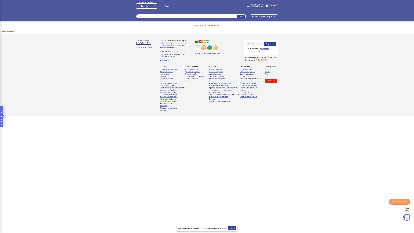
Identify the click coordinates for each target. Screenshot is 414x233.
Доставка (188, 81)
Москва (267, 69)
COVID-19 (271, 81)
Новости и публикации (248, 88)
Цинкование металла (192, 72)
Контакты (163, 106)
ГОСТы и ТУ (244, 76)
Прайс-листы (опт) (247, 94)
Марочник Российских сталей (251, 79)
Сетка (211, 81)
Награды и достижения (168, 83)
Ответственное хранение (194, 76)
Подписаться (271, 44)
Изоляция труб (190, 74)
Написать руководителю (168, 47)
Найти (241, 16)
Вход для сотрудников (168, 108)
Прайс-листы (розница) (248, 97)
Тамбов (267, 74)
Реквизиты (244, 90)
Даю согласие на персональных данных (258, 50)
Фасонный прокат (216, 72)
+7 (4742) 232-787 (165, 54)
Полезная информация (248, 85)
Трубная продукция (216, 76)
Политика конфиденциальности (172, 88)
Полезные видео (246, 92)
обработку (265, 49)
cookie (224, 228)
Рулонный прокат (215, 92)
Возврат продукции (247, 72)
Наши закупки (165, 74)
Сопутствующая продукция (219, 101)
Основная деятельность (169, 69)
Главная (198, 25)
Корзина (273, 5)
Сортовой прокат (216, 69)
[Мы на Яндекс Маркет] (406, 209)
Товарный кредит (191, 79)
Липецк (267, 72)
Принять (232, 228)
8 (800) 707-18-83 (165, 52)
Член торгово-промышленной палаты (209, 53)
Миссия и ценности (167, 79)
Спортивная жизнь (167, 85)
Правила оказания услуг (249, 83)
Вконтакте (165, 60)
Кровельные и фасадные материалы (223, 88)
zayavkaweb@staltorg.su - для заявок (172, 45)
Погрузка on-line (246, 69)
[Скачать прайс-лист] (406, 217)
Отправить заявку (400, 202)
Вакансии (163, 81)
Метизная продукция (217, 79)
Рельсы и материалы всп (218, 97)
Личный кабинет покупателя (264, 16)
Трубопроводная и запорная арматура (224, 94)
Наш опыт (163, 76)
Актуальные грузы (166, 72)
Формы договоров (247, 74)
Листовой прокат (215, 74)
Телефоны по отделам (167, 56)
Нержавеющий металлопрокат (220, 83)
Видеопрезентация (167, 103)
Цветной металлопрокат (218, 85)
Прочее (212, 99)
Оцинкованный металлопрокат (220, 90)
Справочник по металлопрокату (252, 81)
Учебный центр (165, 110)
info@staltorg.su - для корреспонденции (173, 43)
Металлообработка (192, 69)
